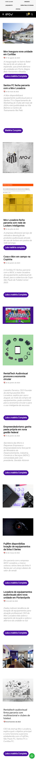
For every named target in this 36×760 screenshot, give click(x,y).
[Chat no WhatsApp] (32, 756)
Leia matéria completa (15, 248)
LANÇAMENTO (9, 5)
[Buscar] (32, 14)
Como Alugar (9, 1)
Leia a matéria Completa (16, 76)
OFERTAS (18, 9)
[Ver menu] (3, 14)
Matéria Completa (13, 130)
